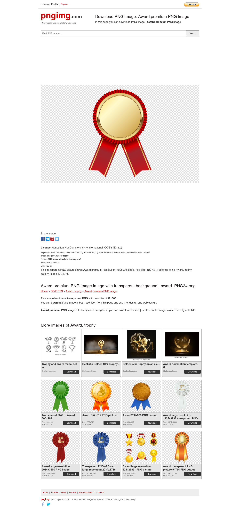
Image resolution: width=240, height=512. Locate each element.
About (45, 492)
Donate (72, 492)
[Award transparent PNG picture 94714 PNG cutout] (181, 447)
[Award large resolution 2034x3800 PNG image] (60, 447)
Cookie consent (86, 492)
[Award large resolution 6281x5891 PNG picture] (141, 447)
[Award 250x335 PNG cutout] (141, 396)
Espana (64, 4)
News (63, 492)
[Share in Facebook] (43, 239)
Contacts (100, 492)
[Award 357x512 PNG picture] (101, 396)
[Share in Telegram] (47, 239)
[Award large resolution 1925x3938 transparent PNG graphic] (181, 396)
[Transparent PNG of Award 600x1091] (60, 396)
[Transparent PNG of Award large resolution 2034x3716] (101, 447)
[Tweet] (57, 239)
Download (71, 371)
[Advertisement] (120, 62)
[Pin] (52, 239)
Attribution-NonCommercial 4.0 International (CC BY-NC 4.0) (87, 247)
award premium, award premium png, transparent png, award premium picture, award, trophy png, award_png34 (100, 252)
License (54, 492)
